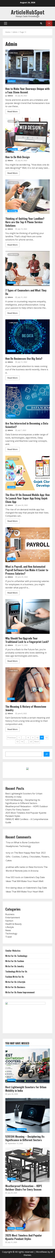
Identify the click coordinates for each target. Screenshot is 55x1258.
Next (36, 741)
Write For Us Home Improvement (20, 992)
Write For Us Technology (16, 955)
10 (37, 737)
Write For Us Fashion (14, 961)
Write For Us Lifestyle (15, 982)
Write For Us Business (15, 987)
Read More (12, 111)
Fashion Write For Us (14, 976)
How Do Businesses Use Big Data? (27, 336)
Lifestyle (11, 487)
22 (31, 741)
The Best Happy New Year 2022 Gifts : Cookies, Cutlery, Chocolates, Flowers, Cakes (28, 856)
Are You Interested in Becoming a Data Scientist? (27, 401)
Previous (11, 737)
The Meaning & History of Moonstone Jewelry (27, 684)
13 (17, 741)
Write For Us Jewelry (14, 966)
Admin (10, 96)
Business (11, 81)
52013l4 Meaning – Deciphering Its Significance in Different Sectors (27, 1115)
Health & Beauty (13, 923)
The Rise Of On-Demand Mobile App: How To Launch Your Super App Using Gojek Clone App (27, 473)
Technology (12, 149)
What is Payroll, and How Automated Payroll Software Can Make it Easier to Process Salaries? (27, 544)
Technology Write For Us (16, 971)
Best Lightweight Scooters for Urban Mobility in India (27, 1066)
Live (49, 23)
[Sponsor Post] (47, 754)
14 (22, 741)
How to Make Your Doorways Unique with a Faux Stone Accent (27, 67)
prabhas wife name (15, 867)
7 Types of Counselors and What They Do (27, 268)
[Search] (41, 23)
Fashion (11, 699)
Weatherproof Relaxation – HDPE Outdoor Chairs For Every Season (27, 1164)
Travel (8, 936)
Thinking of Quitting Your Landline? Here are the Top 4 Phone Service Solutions (27, 196)
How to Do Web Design (27, 135)
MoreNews (41, 1251)
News (8, 930)
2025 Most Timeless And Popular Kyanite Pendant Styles (27, 1214)
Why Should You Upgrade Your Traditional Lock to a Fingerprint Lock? (27, 616)
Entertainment (12, 917)
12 (46, 737)
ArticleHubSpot (27, 12)
